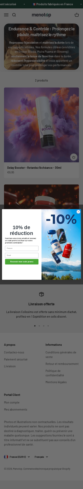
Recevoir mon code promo (21, 262)
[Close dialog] (78, 212)
